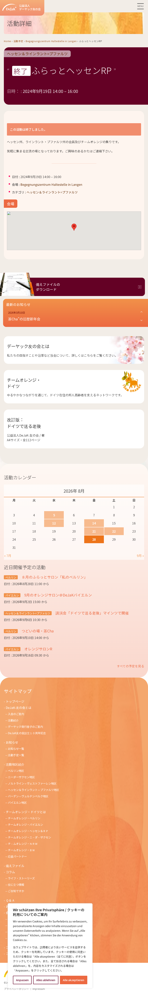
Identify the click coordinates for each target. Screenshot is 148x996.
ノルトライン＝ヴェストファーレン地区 (32, 783)
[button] (74, 227)
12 (54, 523)
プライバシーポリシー (16, 989)
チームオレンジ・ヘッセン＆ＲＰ (28, 831)
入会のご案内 (16, 714)
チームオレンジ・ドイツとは (26, 811)
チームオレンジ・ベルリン (24, 818)
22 (114, 531)
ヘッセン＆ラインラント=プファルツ (37, 54)
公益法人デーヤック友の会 (30, 7)
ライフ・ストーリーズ (21, 878)
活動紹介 (13, 720)
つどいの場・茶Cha (37, 630)
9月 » (140, 555)
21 (94, 531)
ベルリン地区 (16, 771)
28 (94, 539)
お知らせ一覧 (16, 749)
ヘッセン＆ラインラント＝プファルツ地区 (33, 790)
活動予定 (18, 41)
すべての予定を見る (130, 666)
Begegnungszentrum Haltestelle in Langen (51, 41)
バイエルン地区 (17, 802)
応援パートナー (17, 856)
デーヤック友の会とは (28, 346)
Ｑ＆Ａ (10, 900)
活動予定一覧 (16, 755)
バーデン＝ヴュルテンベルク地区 (28, 796)
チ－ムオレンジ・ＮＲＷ (23, 844)
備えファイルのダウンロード (48, 287)
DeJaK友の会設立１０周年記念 (27, 733)
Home (7, 41)
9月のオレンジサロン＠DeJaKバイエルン (58, 594)
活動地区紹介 (15, 764)
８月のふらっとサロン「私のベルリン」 (54, 576)
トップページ (15, 701)
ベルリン (10, 577)
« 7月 (7, 555)
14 (94, 523)
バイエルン (12, 595)
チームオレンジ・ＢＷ (21, 850)
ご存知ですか (16, 891)
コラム (10, 872)
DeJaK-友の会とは (18, 707)
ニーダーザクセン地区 (21, 777)
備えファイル (15, 865)
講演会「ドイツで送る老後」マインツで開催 (92, 612)
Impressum (39, 989)
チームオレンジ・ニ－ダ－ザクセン (29, 837)
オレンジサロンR (38, 648)
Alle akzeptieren (73, 980)
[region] (50, 945)
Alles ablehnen (45, 980)
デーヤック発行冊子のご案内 (25, 727)
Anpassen (22, 980)
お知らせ (12, 742)
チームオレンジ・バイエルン (25, 824)
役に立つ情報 (16, 884)
